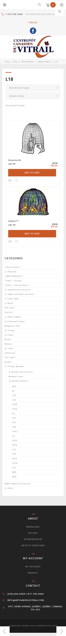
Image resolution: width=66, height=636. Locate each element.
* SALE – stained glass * (17, 285)
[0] (47, 5)
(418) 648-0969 (16, 594)
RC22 (14, 458)
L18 (14, 449)
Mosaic (8, 344)
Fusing (11, 330)
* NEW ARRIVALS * (14, 276)
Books (8, 339)
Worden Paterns (44, 61)
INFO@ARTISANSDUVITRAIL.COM (25, 600)
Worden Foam (15, 376)
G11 (14, 418)
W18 (14, 476)
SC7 (14, 467)
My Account (33, 566)
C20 (14, 400)
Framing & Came (16, 321)
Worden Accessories (22, 372)
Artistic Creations (33, 545)
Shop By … (13, 271)
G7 (13, 436)
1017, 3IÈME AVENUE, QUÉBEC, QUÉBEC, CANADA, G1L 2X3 (35, 608)
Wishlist (33, 573)
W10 (14, 472)
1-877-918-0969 (35, 594)
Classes (9, 312)
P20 (14, 454)
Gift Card (9, 307)
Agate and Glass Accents (21, 294)
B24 (14, 386)
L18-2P (12, 225)
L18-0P (12, 164)
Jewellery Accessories (19, 289)
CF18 (14, 409)
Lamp (10, 335)
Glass (10, 488)
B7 (13, 391)
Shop (7, 61)
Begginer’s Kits (12, 326)
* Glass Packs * (13, 267)
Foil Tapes (10, 357)
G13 (14, 422)
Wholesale (33, 527)
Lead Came (13, 298)
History (33, 533)
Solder (8, 362)
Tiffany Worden (27, 61)
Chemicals (10, 353)
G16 (14, 427)
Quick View (9, 180)
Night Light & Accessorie (18, 483)
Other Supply (14, 317)
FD (13, 413)
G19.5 (15, 431)
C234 (14, 404)
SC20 (14, 463)
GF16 (14, 445)
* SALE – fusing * (13, 280)
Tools (11, 348)
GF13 (14, 440)
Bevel (10, 303)
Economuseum (33, 539)
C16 (14, 395)
